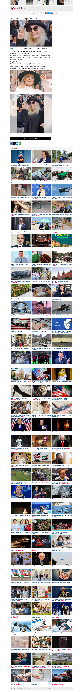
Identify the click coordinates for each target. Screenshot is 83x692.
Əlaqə (50, 688)
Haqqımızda (46, 688)
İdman (31, 13)
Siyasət (15, 13)
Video (17, 688)
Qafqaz (27, 13)
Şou (34, 13)
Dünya (23, 13)
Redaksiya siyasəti (55, 688)
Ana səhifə (13, 688)
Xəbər (11, 13)
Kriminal (20, 13)
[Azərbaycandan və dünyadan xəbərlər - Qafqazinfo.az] (18, 8)
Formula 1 (38, 13)
